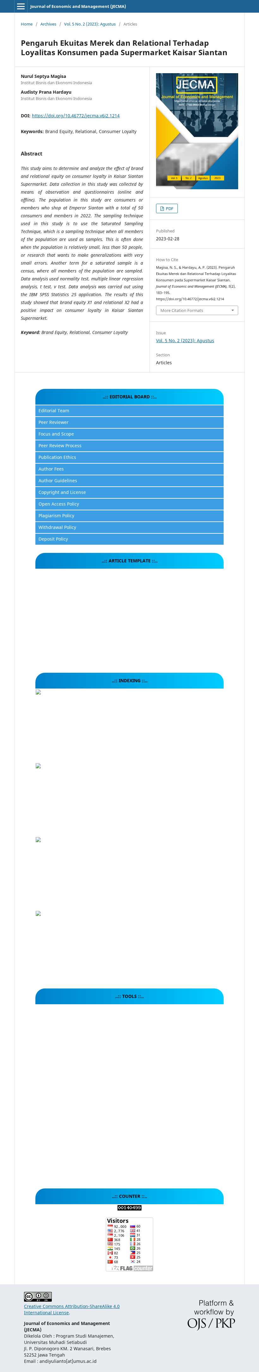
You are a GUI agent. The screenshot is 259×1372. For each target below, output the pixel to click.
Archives (48, 24)
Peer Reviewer (54, 422)
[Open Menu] (21, 6)
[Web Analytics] (129, 1209)
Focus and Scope (56, 434)
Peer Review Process (60, 446)
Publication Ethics (57, 457)
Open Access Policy (59, 504)
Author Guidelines (58, 481)
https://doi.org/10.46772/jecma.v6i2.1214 (76, 116)
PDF (169, 208)
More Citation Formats (181, 310)
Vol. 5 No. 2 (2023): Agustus (90, 24)
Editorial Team (54, 410)
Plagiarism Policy (56, 516)
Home (27, 24)
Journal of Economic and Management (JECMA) (78, 6)
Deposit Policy (53, 539)
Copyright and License (62, 492)
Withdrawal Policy (57, 527)
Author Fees (51, 469)
